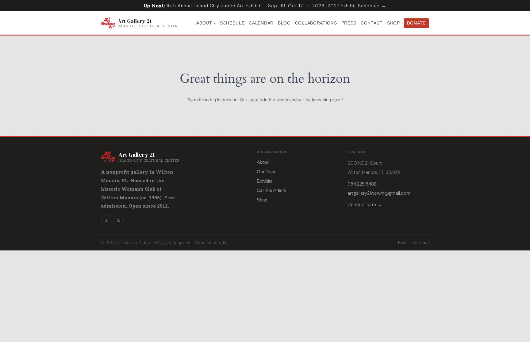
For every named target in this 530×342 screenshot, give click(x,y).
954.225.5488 (362, 184)
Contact (372, 23)
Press (349, 23)
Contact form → (365, 204)
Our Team (267, 171)
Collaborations (316, 23)
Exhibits (265, 181)
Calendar (261, 23)
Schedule (232, 23)
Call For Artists (271, 190)
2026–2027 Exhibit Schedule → (349, 6)
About (204, 23)
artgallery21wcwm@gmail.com (379, 193)
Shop (393, 23)
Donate (416, 23)
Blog (284, 23)
